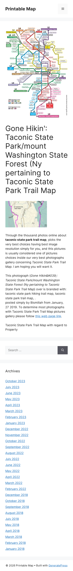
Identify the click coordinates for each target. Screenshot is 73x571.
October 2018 (15, 501)
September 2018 (17, 507)
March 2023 (14, 411)
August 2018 (14, 513)
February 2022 (15, 489)
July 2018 (12, 519)
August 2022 (14, 453)
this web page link (48, 316)
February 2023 (15, 417)
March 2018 (13, 537)
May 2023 (12, 399)
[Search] (63, 350)
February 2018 (15, 543)
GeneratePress (58, 565)
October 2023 (15, 381)
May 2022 (12, 471)
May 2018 (12, 525)
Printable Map (20, 8)
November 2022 (16, 435)
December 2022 (16, 429)
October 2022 (15, 441)
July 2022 (12, 459)
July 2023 (12, 387)
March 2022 (13, 483)
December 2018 (16, 495)
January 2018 (14, 549)
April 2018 (12, 531)
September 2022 (17, 447)
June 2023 (13, 393)
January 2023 (15, 423)
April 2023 (12, 405)
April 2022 (12, 477)
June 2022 (12, 465)
